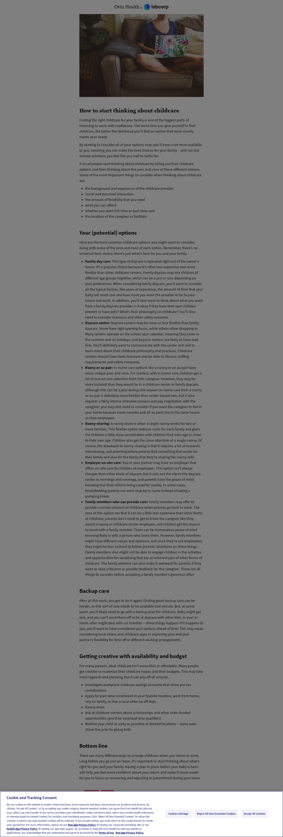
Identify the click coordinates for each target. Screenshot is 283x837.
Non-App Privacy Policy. (130, 833)
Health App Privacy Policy (22, 829)
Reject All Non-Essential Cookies (216, 813)
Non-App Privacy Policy (82, 824)
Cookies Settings (178, 813)
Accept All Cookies (254, 813)
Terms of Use (106, 833)
